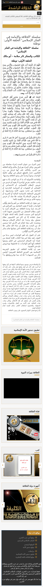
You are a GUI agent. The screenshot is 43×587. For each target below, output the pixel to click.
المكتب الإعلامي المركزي (26, 540)
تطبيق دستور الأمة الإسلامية (25, 554)
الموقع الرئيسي (29, 544)
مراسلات (31, 551)
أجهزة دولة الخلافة (30, 486)
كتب (37, 450)
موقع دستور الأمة (28, 547)
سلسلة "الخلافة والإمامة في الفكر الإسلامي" (26, 319)
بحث (21, 26)
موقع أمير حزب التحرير (26, 538)
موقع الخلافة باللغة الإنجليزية (25, 557)
